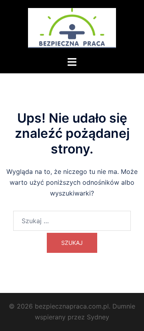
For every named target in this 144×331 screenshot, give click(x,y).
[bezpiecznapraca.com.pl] (72, 27)
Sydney (98, 317)
